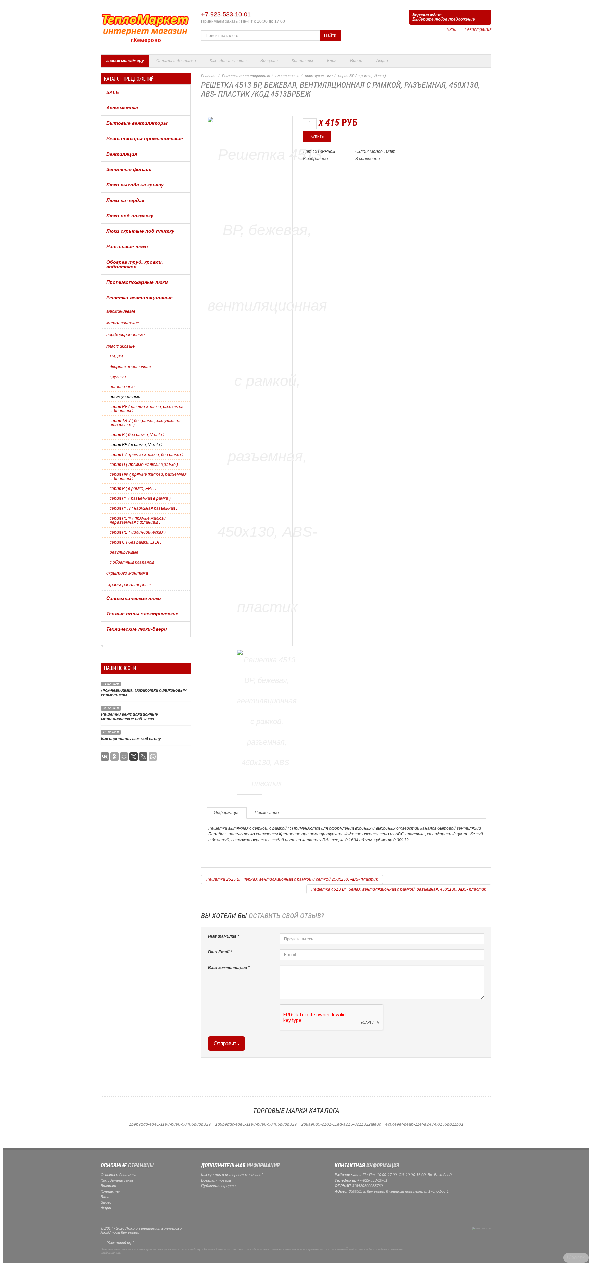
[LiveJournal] (143, 756)
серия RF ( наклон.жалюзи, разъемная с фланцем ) (147, 408)
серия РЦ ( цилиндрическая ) (138, 532)
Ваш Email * (220, 952)
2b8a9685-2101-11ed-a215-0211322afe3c (341, 1124)
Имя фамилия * (223, 936)
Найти (330, 35)
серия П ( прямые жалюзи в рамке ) (144, 464)
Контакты (302, 60)
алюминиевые (120, 311)
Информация (226, 812)
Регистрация (478, 29)
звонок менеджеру (125, 60)
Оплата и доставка (176, 60)
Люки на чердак (125, 200)
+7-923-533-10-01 (226, 14)
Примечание (267, 812)
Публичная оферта (218, 1186)
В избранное (315, 158)
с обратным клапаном (132, 562)
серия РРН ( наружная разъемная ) (143, 508)
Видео (356, 60)
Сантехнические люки (133, 598)
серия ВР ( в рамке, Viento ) (136, 444)
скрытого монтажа (127, 573)
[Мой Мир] (124, 756)
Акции (382, 60)
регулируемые (124, 552)
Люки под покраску (129, 215)
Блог (331, 60)
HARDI (116, 356)
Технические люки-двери (136, 629)
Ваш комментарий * (229, 967)
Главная (208, 76)
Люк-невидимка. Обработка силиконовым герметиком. (144, 692)
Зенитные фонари (129, 169)
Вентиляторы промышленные (144, 138)
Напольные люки (127, 246)
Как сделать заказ (228, 60)
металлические (122, 322)
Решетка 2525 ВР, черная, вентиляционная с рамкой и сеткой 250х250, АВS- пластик (292, 879)
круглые (118, 376)
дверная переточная (130, 366)
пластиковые (120, 346)
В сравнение (367, 158)
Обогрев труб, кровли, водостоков (134, 264)
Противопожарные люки (137, 282)
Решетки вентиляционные (139, 297)
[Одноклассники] (114, 756)
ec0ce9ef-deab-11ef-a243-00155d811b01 (424, 1124)
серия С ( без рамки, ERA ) (135, 542)
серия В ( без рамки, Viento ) (137, 434)
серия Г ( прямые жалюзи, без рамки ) (146, 454)
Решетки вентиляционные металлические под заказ (129, 716)
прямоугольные (125, 396)
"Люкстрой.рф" (120, 1243)
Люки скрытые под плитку (140, 231)
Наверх (576, 1258)
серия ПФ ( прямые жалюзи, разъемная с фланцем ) (148, 476)
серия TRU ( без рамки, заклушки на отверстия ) (145, 422)
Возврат (269, 60)
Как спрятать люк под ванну (131, 738)
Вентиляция (121, 154)
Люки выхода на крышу (135, 185)
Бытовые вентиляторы (137, 123)
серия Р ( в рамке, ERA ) (133, 488)
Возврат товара (216, 1180)
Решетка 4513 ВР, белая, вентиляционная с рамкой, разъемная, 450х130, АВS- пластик (398, 889)
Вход (451, 29)
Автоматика (122, 107)
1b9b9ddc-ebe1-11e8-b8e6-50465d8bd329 (256, 1124)
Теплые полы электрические (142, 613)
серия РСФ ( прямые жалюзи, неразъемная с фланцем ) (138, 520)
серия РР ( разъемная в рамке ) (140, 498)
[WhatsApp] (153, 756)
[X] (134, 756)
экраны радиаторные (128, 584)
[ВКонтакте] (105, 756)
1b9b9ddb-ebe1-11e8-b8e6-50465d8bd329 (170, 1124)
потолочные (122, 386)
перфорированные (125, 334)
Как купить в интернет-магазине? (232, 1175)
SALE (112, 92)
